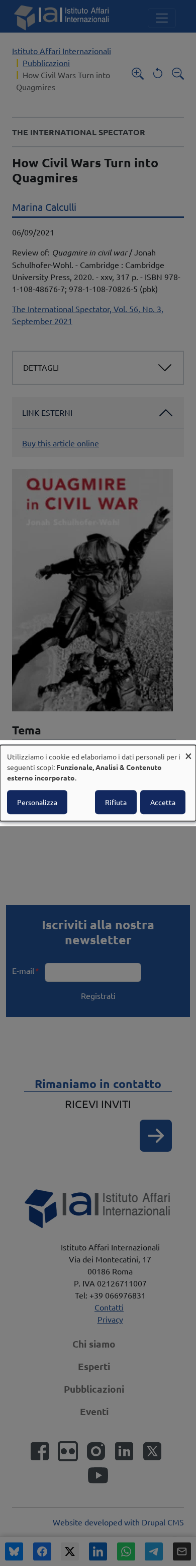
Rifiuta (116, 802)
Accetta (162, 802)
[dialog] (98, 783)
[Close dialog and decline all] (188, 751)
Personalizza (37, 802)
